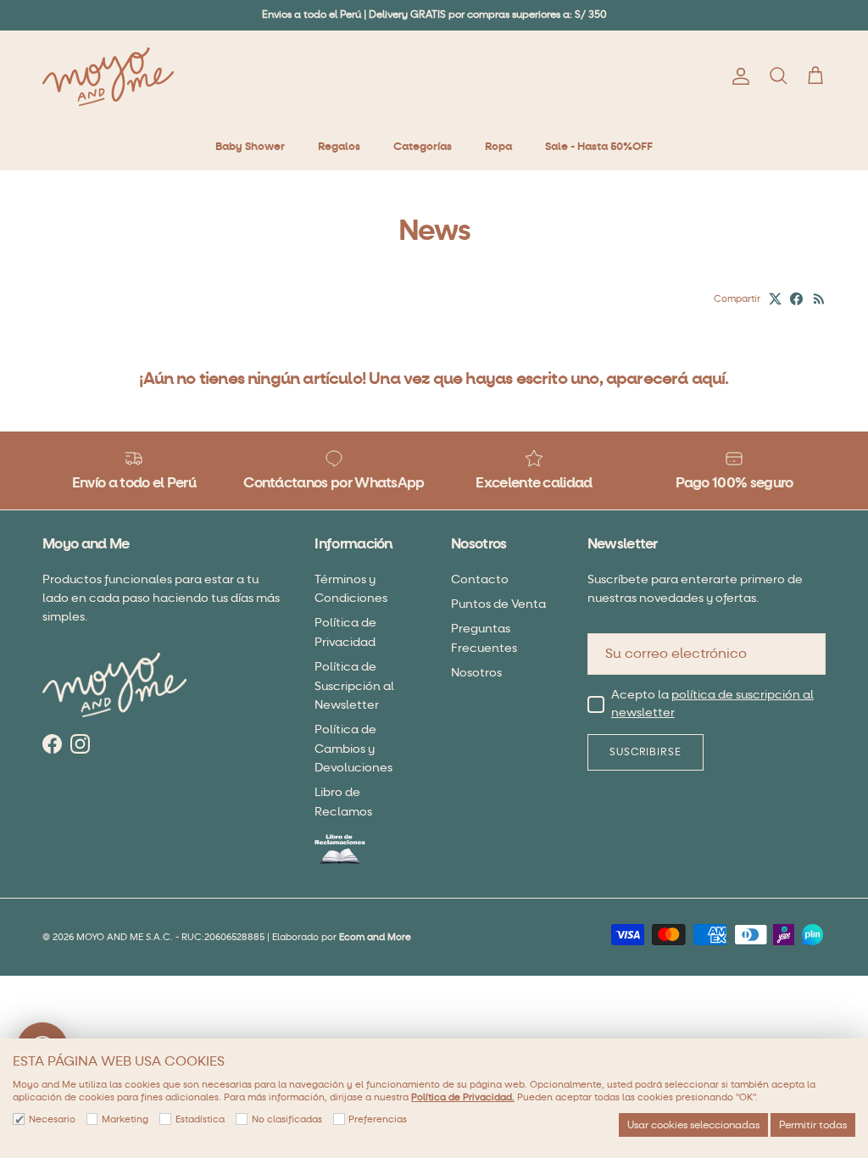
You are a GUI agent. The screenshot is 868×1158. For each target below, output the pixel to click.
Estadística (200, 1119)
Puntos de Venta (498, 604)
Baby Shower (250, 146)
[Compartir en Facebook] (796, 298)
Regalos (339, 146)
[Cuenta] (737, 76)
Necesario (52, 1119)
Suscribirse (645, 752)
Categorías (422, 146)
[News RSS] (819, 298)
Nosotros (476, 672)
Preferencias (377, 1119)
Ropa (498, 146)
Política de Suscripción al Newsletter (354, 686)
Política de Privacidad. (463, 1097)
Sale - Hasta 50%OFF (599, 146)
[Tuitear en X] (775, 298)
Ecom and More (375, 937)
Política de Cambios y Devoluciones (353, 748)
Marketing (125, 1119)
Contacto (480, 579)
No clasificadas (287, 1119)
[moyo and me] (108, 76)
